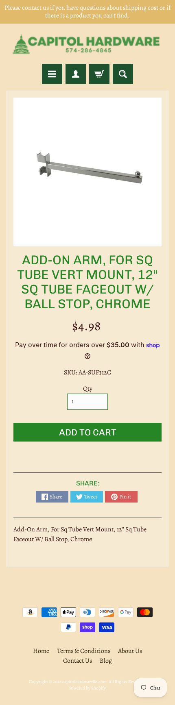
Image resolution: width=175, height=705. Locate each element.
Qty (87, 388)
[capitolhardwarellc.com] (87, 43)
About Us (130, 650)
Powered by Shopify (87, 688)
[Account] (76, 74)
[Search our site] (123, 74)
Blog (106, 660)
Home (41, 650)
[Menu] (52, 74)
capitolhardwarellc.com (84, 682)
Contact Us (77, 660)
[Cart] (99, 74)
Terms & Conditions (83, 650)
